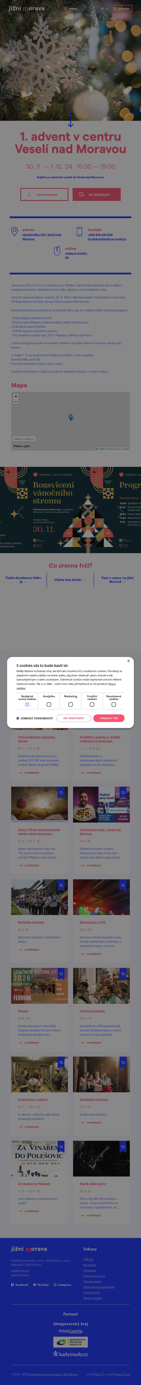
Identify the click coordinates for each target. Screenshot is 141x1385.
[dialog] (70, 692)
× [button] (128, 661)
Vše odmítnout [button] (73, 718)
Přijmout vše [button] (109, 718)
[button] (35, 718)
